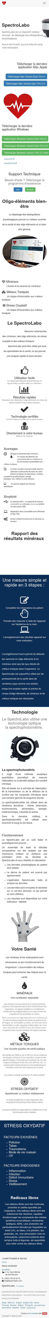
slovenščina (6, 1307)
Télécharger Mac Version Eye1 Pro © (26, 76)
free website (33, 1313)
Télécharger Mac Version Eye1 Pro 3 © (25, 83)
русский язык (39, 1305)
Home (4, 1262)
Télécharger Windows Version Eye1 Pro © (25, 138)
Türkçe (23, 1307)
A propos (20, 1286)
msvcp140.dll (9, 159)
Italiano (21, 1305)
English (19, 1302)
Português (29, 1305)
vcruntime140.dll (10, 163)
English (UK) (28, 1302)
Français (5, 1305)
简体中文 (11, 1302)
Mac (18, 189)
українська (31, 1307)
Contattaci (6, 1269)
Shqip (4, 1302)
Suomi (36, 1302)
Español (15, 1307)
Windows (30, 189)
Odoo (44, 1313)
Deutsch (13, 1305)
